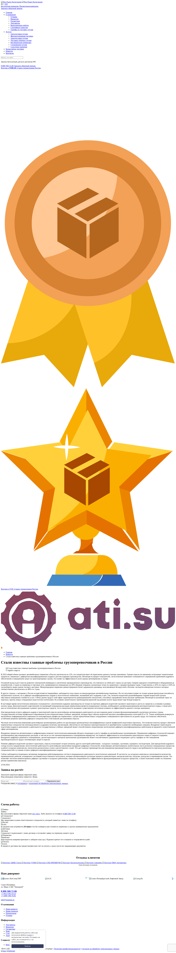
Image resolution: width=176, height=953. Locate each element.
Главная (9, 12)
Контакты (10, 53)
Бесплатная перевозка (10, 6)
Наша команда (11, 909)
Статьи (8, 933)
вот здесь (36, 814)
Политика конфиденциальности (67, 949)
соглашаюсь (22, 783)
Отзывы (14, 17)
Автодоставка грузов (19, 34)
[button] (86, 877)
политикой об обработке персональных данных (48, 783)
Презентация (11, 913)
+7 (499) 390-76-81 (8, 896)
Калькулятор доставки (15, 49)
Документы (15, 23)
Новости (9, 51)
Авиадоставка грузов (19, 38)
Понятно (28, 946)
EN (6, 4)
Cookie (29, 935)
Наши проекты (12, 911)
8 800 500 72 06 (69, 814)
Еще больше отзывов (88, 865)
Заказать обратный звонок (11, 8)
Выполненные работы (20, 25)
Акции (8, 935)
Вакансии (15, 19)
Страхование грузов (19, 45)
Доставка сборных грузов (21, 40)
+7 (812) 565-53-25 (8, 894)
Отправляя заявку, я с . (34, 783)
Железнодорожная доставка (22, 36)
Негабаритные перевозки (21, 43)
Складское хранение (19, 47)
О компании (11, 15)
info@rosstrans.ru (7, 900)
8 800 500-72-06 (7, 66)
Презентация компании (28, 6)
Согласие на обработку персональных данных (100, 949)
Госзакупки (15, 21)
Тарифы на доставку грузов (22, 30)
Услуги (8, 32)
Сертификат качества (19, 28)
